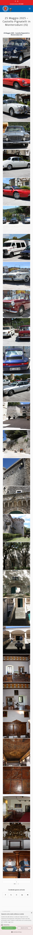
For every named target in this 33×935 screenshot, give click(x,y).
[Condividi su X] (11, 894)
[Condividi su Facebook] (5, 894)
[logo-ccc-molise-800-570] (13, 8)
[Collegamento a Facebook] (15, 1)
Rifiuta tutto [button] (24, 928)
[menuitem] (30, 9)
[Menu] (30, 9)
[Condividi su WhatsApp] (16, 894)
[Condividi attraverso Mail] (27, 894)
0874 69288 (20, 4)
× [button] (31, 912)
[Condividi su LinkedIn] (22, 894)
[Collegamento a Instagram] (17, 1)
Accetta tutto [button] (9, 928)
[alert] (16, 923)
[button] (6, 925)
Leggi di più (10, 922)
